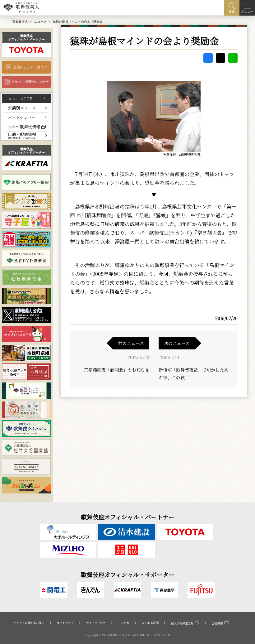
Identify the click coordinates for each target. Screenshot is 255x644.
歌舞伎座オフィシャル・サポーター (26, 150)
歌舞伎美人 (20, 21)
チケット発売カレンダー (30, 82)
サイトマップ (65, 622)
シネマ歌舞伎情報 (24, 127)
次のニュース (177, 343)
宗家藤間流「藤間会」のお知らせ (116, 370)
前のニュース (131, 343)
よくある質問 (150, 622)
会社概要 (217, 623)
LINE (233, 58)
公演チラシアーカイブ (30, 67)
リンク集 (123, 622)
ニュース (40, 21)
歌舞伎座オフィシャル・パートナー (26, 37)
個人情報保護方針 (182, 623)
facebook (208, 58)
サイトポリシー (96, 622)
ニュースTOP (20, 99)
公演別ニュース (22, 108)
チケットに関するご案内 (29, 622)
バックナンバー (21, 117)
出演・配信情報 (22, 136)
